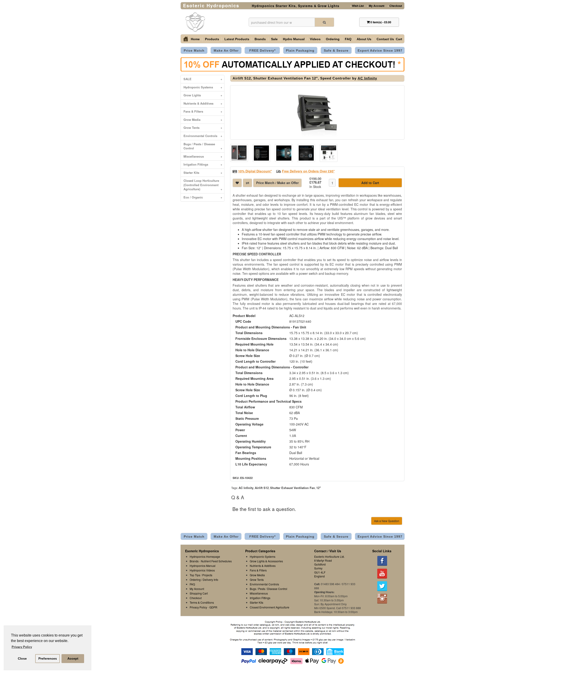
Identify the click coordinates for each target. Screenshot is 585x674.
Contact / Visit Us (327, 551)
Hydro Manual (294, 39)
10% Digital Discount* (255, 171)
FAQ (348, 39)
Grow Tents (202, 127)
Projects (207, 575)
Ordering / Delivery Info (204, 579)
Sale (274, 39)
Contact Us (385, 39)
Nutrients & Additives (202, 103)
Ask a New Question (386, 521)
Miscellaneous (202, 156)
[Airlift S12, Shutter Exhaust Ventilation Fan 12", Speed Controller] (317, 112)
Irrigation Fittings (202, 164)
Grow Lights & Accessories (266, 561)
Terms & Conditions (202, 602)
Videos (315, 39)
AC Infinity (367, 78)
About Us (364, 39)
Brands (260, 39)
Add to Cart (370, 182)
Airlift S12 (262, 488)
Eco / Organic (202, 197)
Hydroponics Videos (202, 570)
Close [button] (22, 658)
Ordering (333, 39)
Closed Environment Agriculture (269, 607)
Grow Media (202, 119)
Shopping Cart (199, 593)
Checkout (395, 5)
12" (318, 488)
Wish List (357, 5)
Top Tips (195, 575)
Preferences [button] (47, 658)
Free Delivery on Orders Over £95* (308, 171)
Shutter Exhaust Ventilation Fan (292, 488)
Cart (399, 39)
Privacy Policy (198, 607)
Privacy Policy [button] (22, 647)
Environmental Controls (202, 136)
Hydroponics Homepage (205, 556)
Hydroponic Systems (202, 87)
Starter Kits (202, 172)
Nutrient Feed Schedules (216, 561)
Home (195, 39)
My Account (375, 5)
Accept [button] (72, 658)
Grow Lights (202, 95)
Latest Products (236, 39)
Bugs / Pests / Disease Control (202, 146)
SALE (202, 79)
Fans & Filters (202, 111)
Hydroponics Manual (202, 566)
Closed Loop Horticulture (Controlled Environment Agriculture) (202, 184)
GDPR (213, 607)
